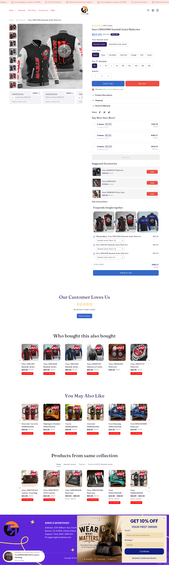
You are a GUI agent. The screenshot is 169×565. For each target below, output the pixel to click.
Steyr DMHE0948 (109, 181)
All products (20, 20)
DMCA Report (31, 558)
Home (11, 20)
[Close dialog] (164, 518)
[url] (57, 534)
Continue (144, 551)
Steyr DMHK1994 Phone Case (113, 192)
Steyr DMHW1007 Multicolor (113, 170)
